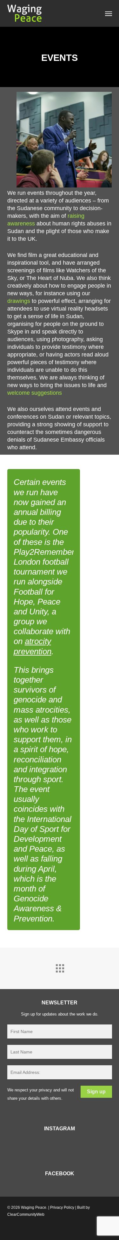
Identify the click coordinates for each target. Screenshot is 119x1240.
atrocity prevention (32, 646)
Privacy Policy (62, 1207)
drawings (18, 301)
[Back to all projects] (59, 966)
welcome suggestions (34, 393)
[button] (108, 13)
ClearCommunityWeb (25, 1214)
